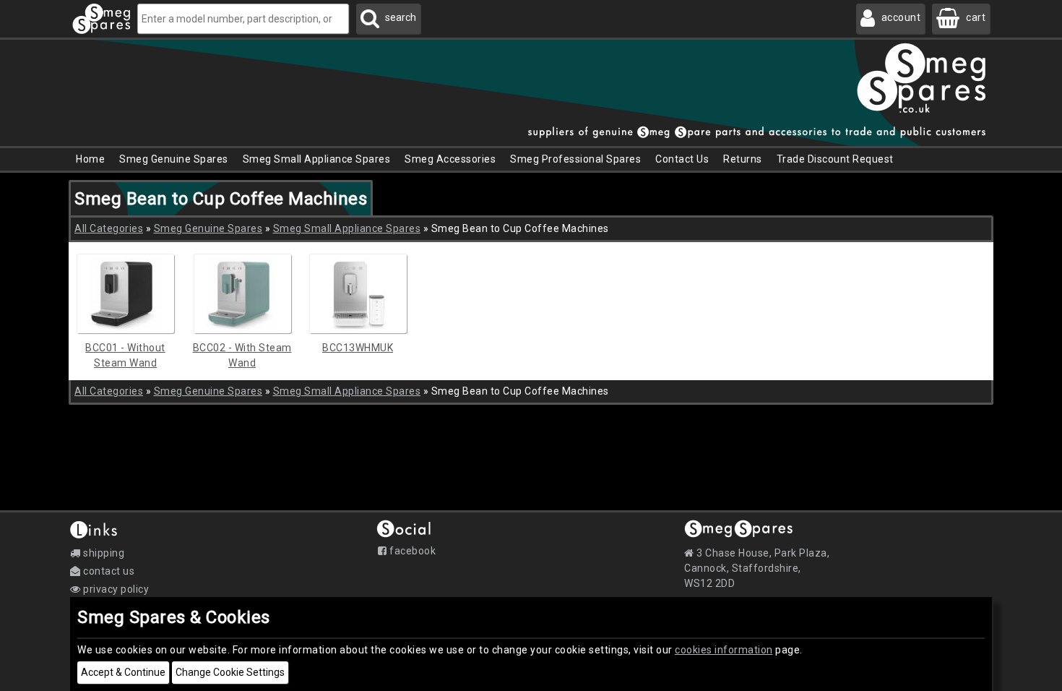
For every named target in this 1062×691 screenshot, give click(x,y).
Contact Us (682, 159)
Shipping (102, 553)
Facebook (411, 551)
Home (90, 159)
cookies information (724, 650)
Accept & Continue (123, 672)
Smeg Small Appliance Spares (347, 228)
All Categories (108, 228)
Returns (742, 159)
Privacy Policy (115, 589)
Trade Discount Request (835, 159)
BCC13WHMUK (357, 347)
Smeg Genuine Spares (208, 228)
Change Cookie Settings (230, 672)
